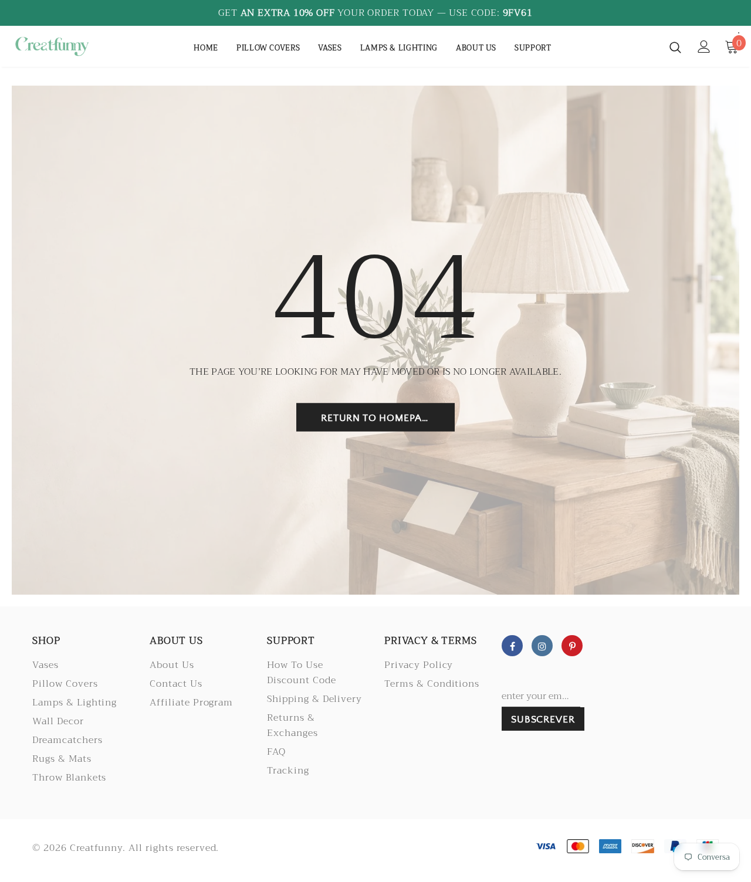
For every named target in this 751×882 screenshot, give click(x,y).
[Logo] (52, 46)
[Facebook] (512, 645)
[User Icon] (704, 47)
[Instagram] (542, 645)
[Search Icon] (675, 47)
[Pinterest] (572, 645)
